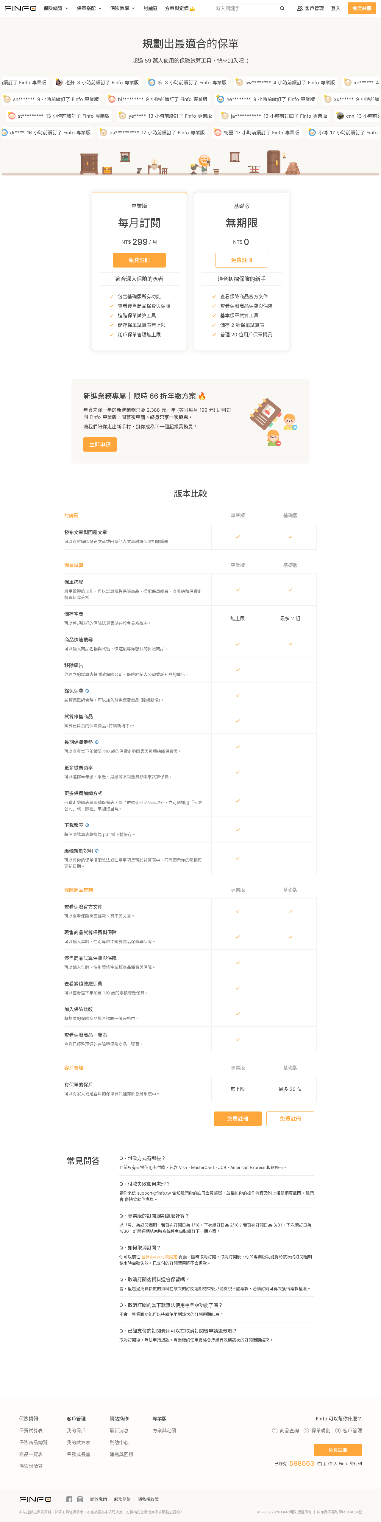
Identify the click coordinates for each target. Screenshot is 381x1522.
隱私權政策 (148, 1499)
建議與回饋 (121, 1454)
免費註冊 (361, 8)
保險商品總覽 (33, 1442)
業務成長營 (78, 1454)
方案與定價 (164, 1431)
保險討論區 (31, 1466)
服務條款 (122, 1499)
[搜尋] (282, 8)
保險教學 (119, 8)
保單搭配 (86, 8)
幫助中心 (119, 1442)
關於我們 (98, 1499)
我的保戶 (76, 1431)
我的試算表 (78, 1442)
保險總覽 (53, 8)
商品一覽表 (31, 1454)
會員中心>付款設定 (159, 1256)
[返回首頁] (20, 8)
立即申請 (100, 444)
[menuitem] (56, 8)
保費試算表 (31, 1431)
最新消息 (119, 1431)
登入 (336, 8)
